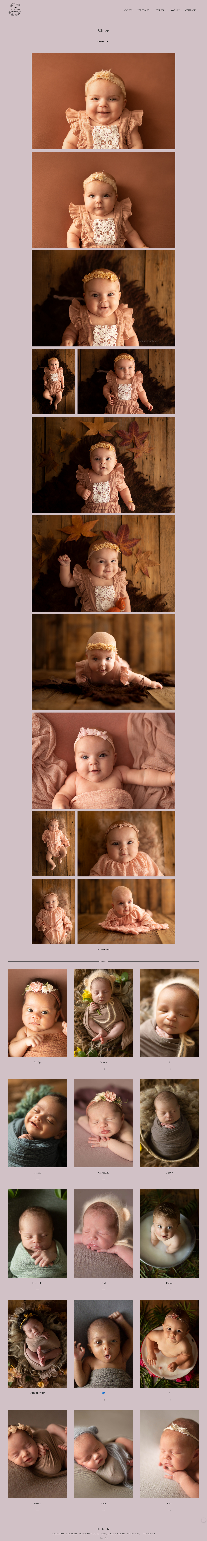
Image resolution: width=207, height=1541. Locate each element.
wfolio (106, 1538)
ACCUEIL (128, 10)
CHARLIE (103, 1172)
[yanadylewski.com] (14, 10)
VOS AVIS (175, 10)
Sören (103, 1503)
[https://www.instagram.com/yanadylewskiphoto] (99, 1529)
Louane (103, 1062)
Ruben (169, 1283)
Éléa (169, 1503)
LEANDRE (37, 1283)
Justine (37, 1503)
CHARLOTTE (37, 1393)
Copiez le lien (105, 949)
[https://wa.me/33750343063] (103, 1529)
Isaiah (37, 1172)
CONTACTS (190, 10)
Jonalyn (38, 1062)
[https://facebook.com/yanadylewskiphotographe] (108, 1529)
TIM (103, 1283)
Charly (169, 1172)
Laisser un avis (102, 41)
